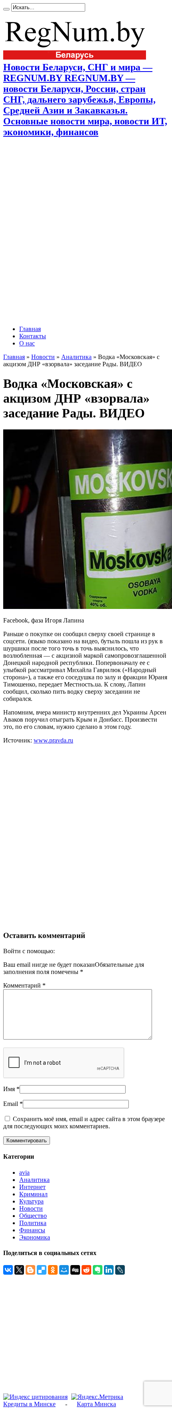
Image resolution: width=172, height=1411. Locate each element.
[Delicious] (41, 1270)
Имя (9, 1089)
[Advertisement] (86, 231)
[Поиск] (6, 9)
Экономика (34, 1237)
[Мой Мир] (64, 1270)
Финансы (32, 1230)
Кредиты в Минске (29, 1404)
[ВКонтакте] (8, 1270)
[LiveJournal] (120, 1270)
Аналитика (76, 356)
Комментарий (24, 985)
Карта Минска (96, 1404)
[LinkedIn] (109, 1270)
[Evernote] (97, 1270)
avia (24, 1172)
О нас (27, 343)
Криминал (33, 1194)
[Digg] (75, 1270)
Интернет (32, 1186)
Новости (43, 356)
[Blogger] (30, 1270)
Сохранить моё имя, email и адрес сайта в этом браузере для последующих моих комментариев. (84, 1123)
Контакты (32, 336)
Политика (32, 1222)
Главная (30, 328)
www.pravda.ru (53, 740)
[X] (19, 1270)
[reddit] (86, 1270)
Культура (31, 1201)
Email (10, 1103)
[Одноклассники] (53, 1270)
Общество (33, 1215)
